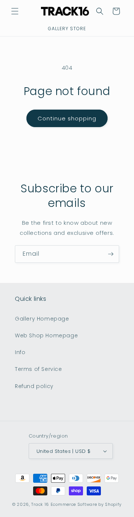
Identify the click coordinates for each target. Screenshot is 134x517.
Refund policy (34, 386)
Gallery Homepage (42, 318)
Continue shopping (67, 118)
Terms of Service (38, 369)
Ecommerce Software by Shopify (86, 504)
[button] (15, 11)
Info (20, 352)
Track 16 (40, 504)
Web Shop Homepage (46, 335)
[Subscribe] (110, 254)
